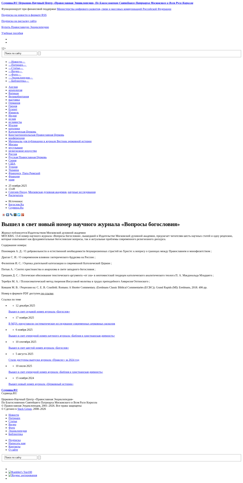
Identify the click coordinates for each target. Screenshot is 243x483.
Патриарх (14, 418)
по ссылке (46, 293)
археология (15, 90)
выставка (14, 99)
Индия (13, 115)
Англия (13, 86)
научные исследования (82, 192)
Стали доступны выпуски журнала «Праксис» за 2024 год (44, 359)
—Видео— (15, 71)
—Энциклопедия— (20, 77)
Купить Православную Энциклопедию (25, 27)
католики (14, 128)
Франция (14, 176)
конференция (17, 138)
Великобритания (19, 96)
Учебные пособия (12, 33)
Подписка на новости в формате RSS (24, 15)
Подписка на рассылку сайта (18, 21)
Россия (13, 154)
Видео (12, 424)
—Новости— (17, 61)
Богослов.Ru (16, 204)
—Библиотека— (18, 80)
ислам (12, 118)
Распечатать (16, 195)
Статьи (13, 421)
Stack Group (24, 408)
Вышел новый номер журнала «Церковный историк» (41, 384)
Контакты (14, 446)
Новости (14, 414)
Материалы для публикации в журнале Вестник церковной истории (50, 141)
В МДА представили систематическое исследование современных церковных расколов (62, 323)
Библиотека (16, 434)
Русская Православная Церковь (28, 157)
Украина (14, 170)
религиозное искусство (23, 150)
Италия (13, 125)
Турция (13, 166)
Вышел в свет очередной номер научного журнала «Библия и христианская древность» (62, 335)
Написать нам (17, 443)
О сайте (13, 449)
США (12, 163)
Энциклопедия (18, 430)
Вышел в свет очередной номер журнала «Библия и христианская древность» (56, 371)
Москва (13, 144)
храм (11, 179)
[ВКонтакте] (8, 214)
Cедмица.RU (9, 390)
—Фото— (15, 74)
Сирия (12, 160)
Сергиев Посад (18, 192)
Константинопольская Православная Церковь (36, 134)
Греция (13, 106)
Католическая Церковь (22, 131)
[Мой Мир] (15, 214)
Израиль (14, 112)
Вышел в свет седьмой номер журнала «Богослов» (39, 311)
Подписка (15, 440)
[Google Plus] (23, 214)
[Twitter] (19, 214)
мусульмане (16, 147)
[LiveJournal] (11, 214)
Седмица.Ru (16, 207)
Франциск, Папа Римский (24, 173)
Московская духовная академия (47, 192)
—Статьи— (16, 68)
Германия (14, 102)
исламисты (15, 122)
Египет (13, 109)
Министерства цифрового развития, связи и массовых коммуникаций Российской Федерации (114, 8)
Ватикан (14, 93)
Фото (12, 427)
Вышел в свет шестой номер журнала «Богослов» (39, 347)
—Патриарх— (17, 64)
